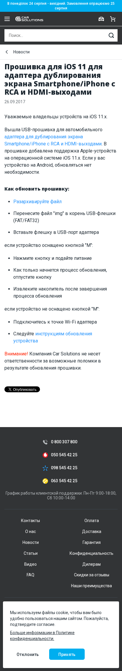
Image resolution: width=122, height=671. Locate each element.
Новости (21, 52)
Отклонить (28, 654)
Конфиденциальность (91, 553)
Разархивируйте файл (37, 201)
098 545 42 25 (64, 468)
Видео (30, 564)
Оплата (91, 520)
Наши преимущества (91, 585)
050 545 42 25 (64, 455)
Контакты (30, 520)
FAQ (30, 574)
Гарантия (92, 542)
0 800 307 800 (64, 442)
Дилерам (91, 564)
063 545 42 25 (64, 481)
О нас (30, 531)
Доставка (91, 531)
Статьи (31, 553)
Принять (67, 654)
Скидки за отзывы (91, 574)
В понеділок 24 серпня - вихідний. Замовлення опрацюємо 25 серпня (61, 5)
